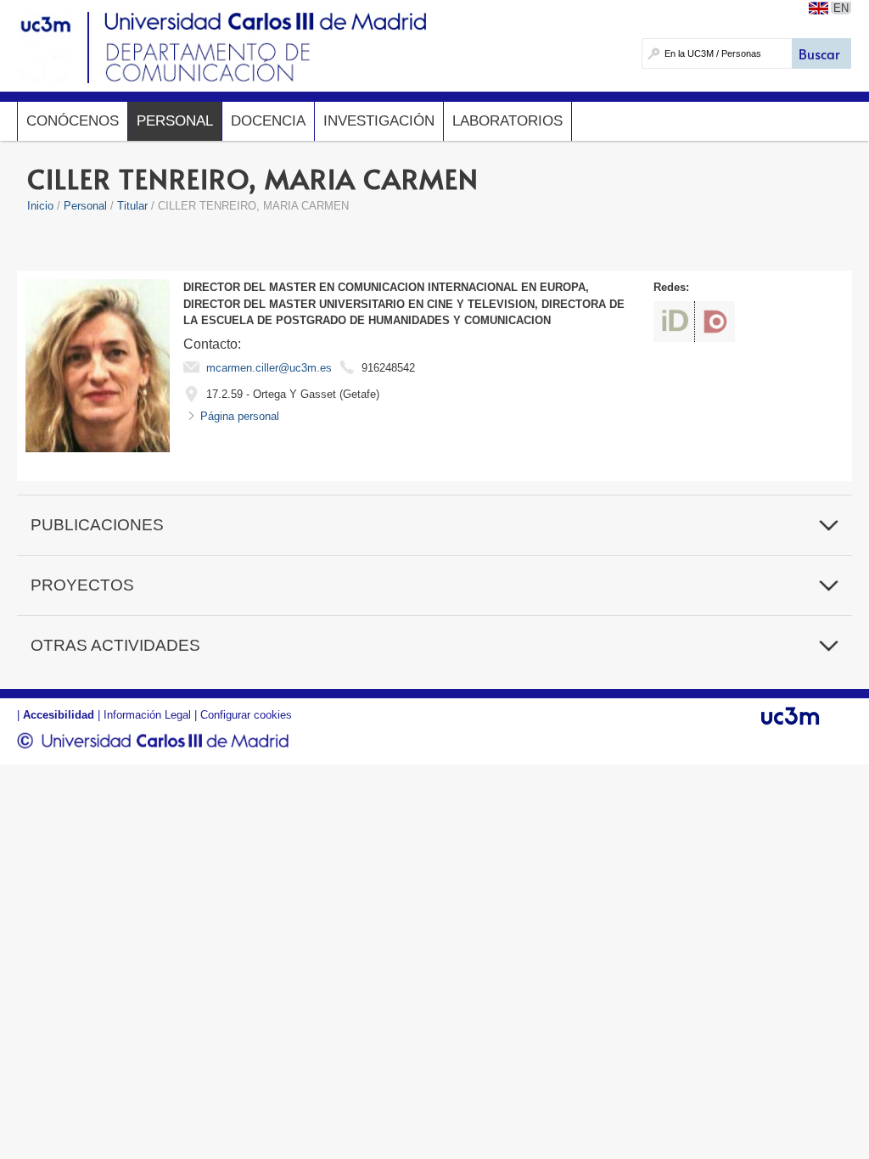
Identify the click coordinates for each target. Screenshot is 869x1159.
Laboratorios (507, 121)
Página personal (239, 416)
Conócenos (72, 121)
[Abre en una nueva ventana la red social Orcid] (673, 321)
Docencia (268, 121)
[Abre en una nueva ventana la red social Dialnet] (715, 321)
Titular (132, 205)
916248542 (388, 367)
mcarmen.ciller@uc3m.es (269, 367)
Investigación (378, 121)
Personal (175, 121)
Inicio (40, 205)
